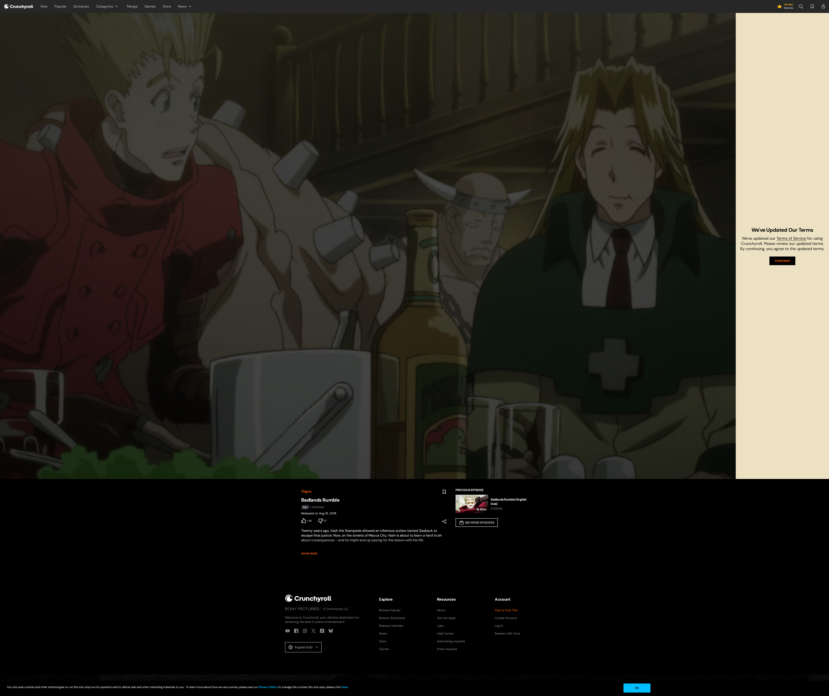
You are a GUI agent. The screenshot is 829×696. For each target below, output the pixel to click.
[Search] (801, 6)
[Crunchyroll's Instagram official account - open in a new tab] (304, 630)
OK (637, 688)
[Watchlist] (812, 6)
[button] (107, 6)
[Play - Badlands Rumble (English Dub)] (492, 504)
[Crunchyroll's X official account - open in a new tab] (313, 630)
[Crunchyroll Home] (308, 598)
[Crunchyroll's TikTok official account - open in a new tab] (322, 630)
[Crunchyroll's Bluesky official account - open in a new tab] (330, 630)
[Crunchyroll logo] (18, 6)
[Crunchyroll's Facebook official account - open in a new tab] (296, 630)
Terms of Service (791, 238)
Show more (309, 553)
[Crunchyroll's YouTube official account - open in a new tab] (287, 630)
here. (344, 687)
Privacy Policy (268, 687)
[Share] (444, 521)
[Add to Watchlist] (444, 492)
